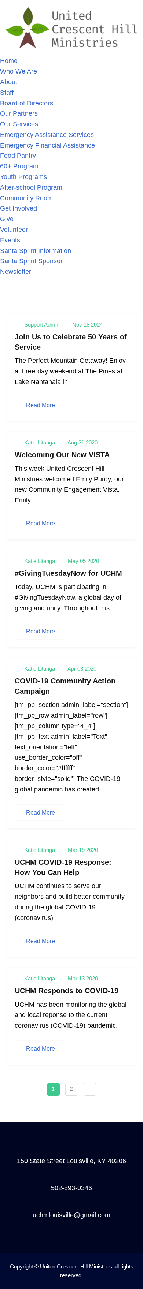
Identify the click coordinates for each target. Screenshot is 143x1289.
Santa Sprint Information (35, 250)
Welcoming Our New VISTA (62, 455)
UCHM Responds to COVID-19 (66, 991)
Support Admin (42, 324)
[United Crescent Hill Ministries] (72, 27)
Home (9, 60)
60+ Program (19, 166)
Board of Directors (26, 103)
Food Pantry (18, 155)
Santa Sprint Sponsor (31, 261)
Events (10, 240)
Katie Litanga (39, 442)
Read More (40, 405)
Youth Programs (23, 176)
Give (7, 219)
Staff (7, 92)
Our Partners (19, 113)
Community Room (26, 198)
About (8, 82)
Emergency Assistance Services (47, 134)
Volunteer (14, 229)
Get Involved (18, 208)
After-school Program (31, 187)
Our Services (19, 124)
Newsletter (15, 271)
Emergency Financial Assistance (47, 145)
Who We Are (18, 71)
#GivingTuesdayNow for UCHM (68, 573)
